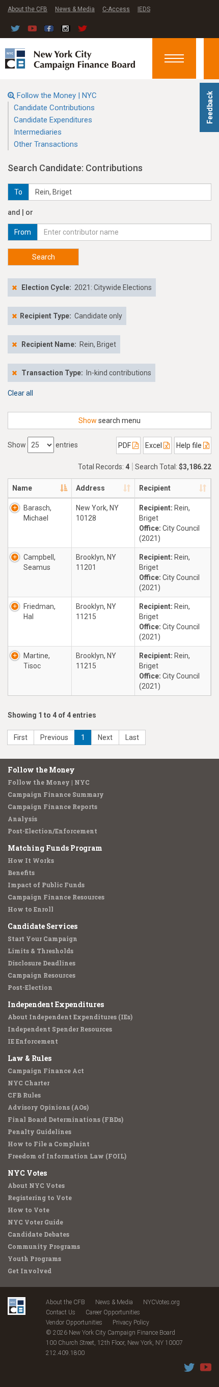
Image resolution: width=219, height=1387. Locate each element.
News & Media (75, 9)
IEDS (144, 9)
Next (105, 737)
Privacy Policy (131, 1322)
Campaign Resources (41, 975)
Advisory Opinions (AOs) (48, 1107)
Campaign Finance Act (46, 1071)
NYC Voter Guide (35, 1222)
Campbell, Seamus (39, 562)
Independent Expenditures (56, 1004)
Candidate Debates (38, 1234)
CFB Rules (24, 1095)
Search (43, 257)
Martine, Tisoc (36, 661)
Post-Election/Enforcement (52, 831)
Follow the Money (41, 770)
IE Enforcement (33, 1041)
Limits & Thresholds (40, 951)
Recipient (155, 488)
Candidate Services (42, 926)
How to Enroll (30, 909)
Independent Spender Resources (60, 1029)
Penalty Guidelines (39, 1131)
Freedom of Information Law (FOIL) (67, 1156)
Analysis (22, 819)
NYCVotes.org (161, 1302)
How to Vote (28, 1210)
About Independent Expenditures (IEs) (70, 1017)
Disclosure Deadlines (41, 963)
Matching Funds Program (55, 848)
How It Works (31, 860)
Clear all (20, 393)
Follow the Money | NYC (57, 95)
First (21, 737)
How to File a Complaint (49, 1144)
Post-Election (30, 987)
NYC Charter (28, 1083)
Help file (189, 445)
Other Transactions (46, 144)
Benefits (21, 872)
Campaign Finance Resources (56, 897)
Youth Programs (34, 1258)
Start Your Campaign (42, 938)
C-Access (116, 9)
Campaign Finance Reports (52, 806)
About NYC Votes (36, 1185)
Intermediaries (38, 132)
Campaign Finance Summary (56, 794)
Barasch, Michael (37, 513)
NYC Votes (27, 1173)
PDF (125, 445)
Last (132, 737)
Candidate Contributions (54, 107)
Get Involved (29, 1271)
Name (22, 488)
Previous (54, 737)
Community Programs (44, 1246)
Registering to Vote (40, 1198)
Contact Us (60, 1312)
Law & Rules (29, 1058)
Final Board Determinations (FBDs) (65, 1119)
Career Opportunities (113, 1312)
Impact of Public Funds (46, 885)
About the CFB (27, 9)
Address (90, 488)
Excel (154, 445)
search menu (109, 420)
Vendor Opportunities (74, 1322)
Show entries (43, 445)
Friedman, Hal (39, 611)
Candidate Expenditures (53, 119)
